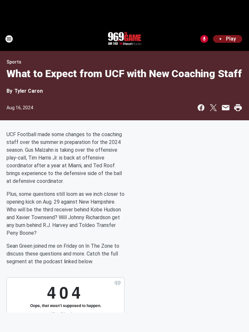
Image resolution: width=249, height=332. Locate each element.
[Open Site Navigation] (9, 39)
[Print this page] (238, 107)
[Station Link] (124, 39)
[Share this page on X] (213, 107)
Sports (13, 62)
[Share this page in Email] (225, 107)
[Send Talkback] (204, 39)
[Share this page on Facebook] (201, 107)
